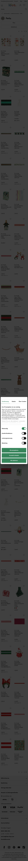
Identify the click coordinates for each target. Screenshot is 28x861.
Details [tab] (14, 401)
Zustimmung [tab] (5, 401)
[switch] (24, 433)
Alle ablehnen (14, 460)
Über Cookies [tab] (22, 401)
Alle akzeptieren (14, 450)
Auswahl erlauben (14, 455)
